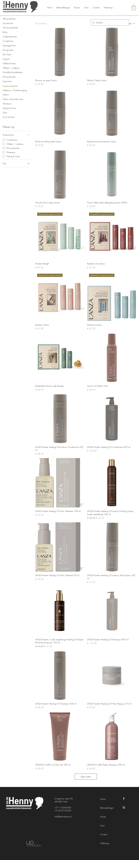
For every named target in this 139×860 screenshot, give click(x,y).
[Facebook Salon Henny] (123, 798)
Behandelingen (107, 807)
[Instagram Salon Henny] (123, 807)
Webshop (104, 843)
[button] (133, 7)
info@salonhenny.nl (63, 816)
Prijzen (103, 816)
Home (103, 798)
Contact (103, 834)
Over (102, 825)
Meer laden (86, 776)
